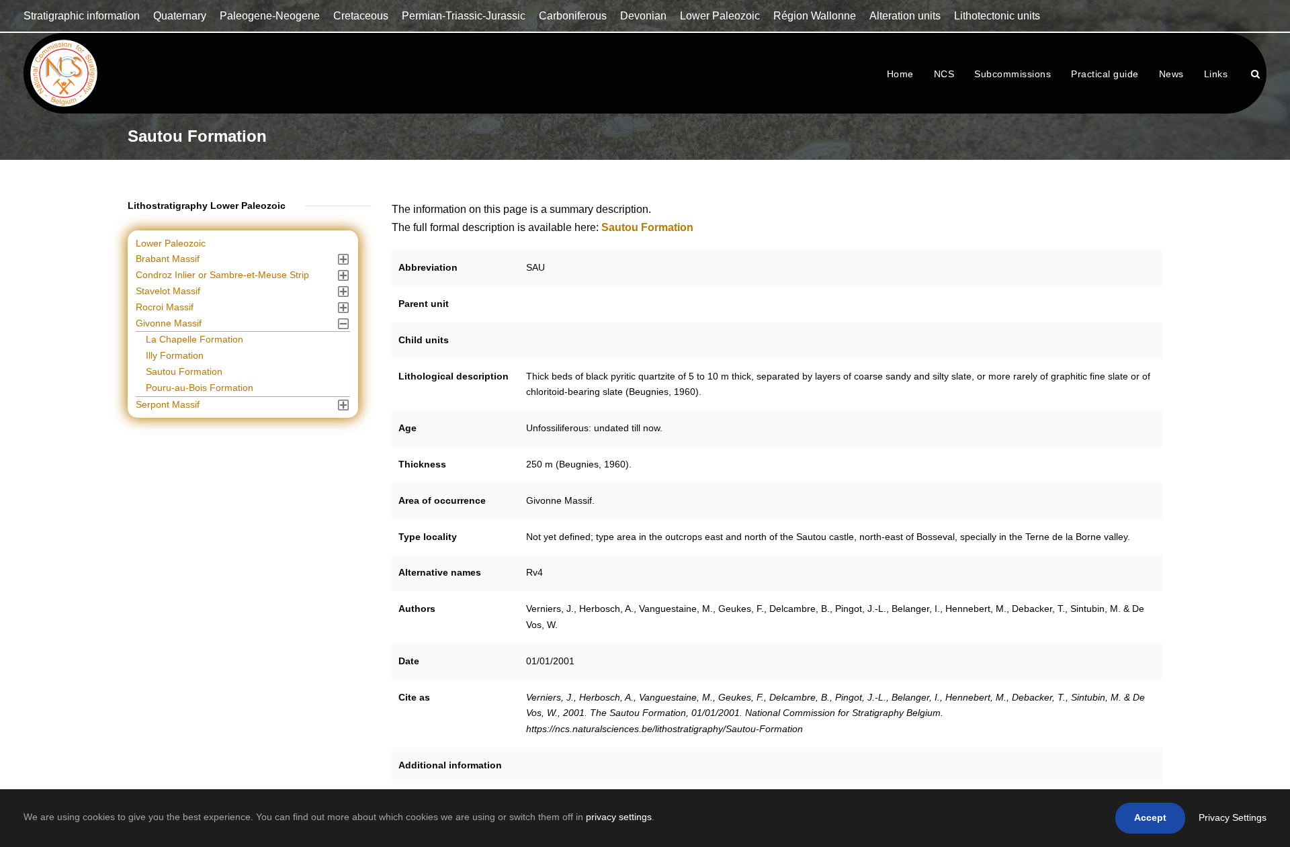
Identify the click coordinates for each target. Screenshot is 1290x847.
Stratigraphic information (82, 15)
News (1171, 74)
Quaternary (179, 15)
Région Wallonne (814, 15)
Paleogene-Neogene (270, 15)
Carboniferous (573, 15)
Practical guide (1105, 74)
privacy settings (619, 816)
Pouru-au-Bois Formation (199, 387)
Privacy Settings (1232, 817)
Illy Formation (175, 355)
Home (900, 74)
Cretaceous (360, 15)
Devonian (643, 15)
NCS (944, 74)
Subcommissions (1012, 74)
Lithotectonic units (997, 15)
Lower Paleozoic (720, 15)
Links (1216, 74)
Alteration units (905, 15)
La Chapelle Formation (194, 339)
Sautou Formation (184, 371)
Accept (1150, 817)
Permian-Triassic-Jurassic (463, 15)
